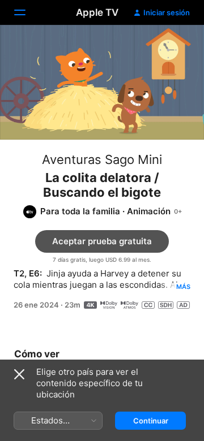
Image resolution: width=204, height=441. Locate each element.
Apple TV (97, 12)
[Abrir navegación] (26, 12)
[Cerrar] (19, 374)
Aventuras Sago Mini (102, 159)
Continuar (150, 420)
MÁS (183, 287)
